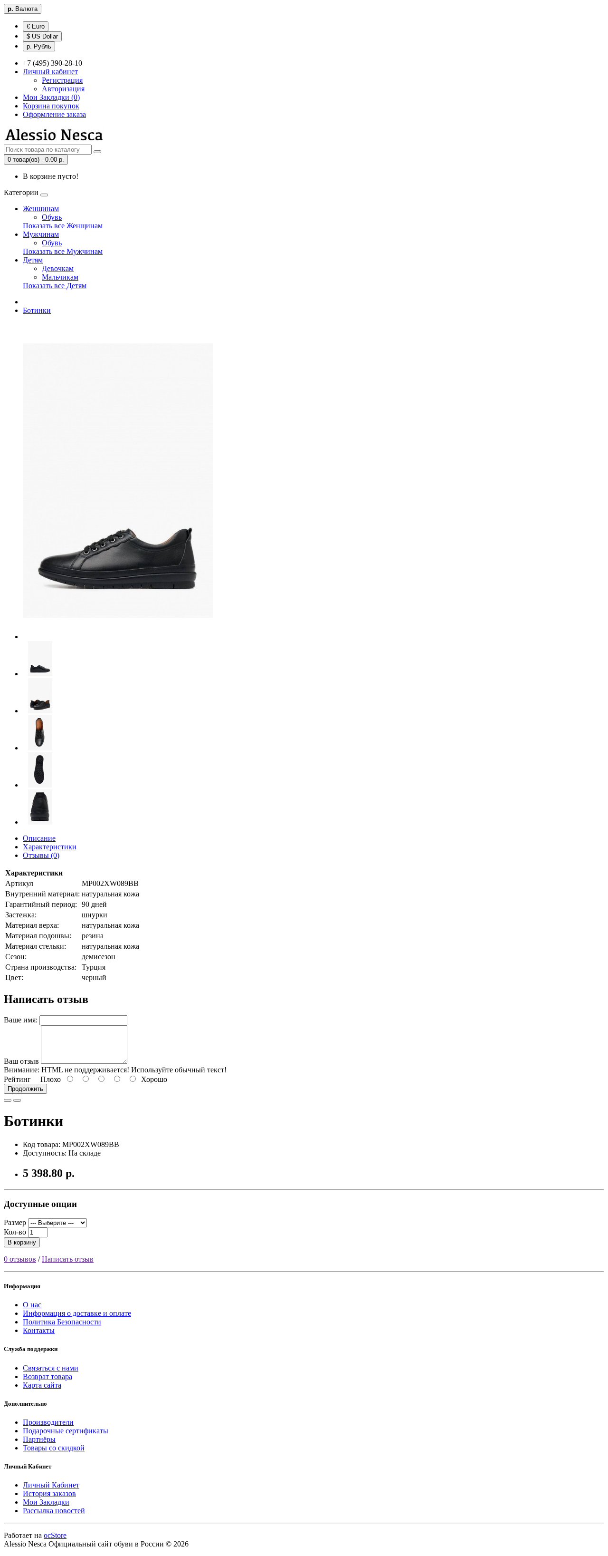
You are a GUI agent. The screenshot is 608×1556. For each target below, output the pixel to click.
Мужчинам (41, 234)
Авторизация (63, 89)
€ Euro (36, 26)
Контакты (39, 1330)
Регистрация (62, 80)
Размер (15, 1222)
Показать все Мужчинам (63, 251)
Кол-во (15, 1232)
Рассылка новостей (54, 1511)
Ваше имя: (21, 1020)
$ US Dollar (42, 36)
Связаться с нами (50, 1368)
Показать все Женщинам (63, 226)
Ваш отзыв (21, 1061)
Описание (39, 838)
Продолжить (25, 1088)
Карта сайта (42, 1385)
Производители (48, 1422)
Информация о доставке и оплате (77, 1313)
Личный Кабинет (51, 1485)
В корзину (22, 1242)
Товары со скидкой (54, 1448)
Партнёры (39, 1439)
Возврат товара (47, 1376)
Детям (33, 260)
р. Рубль (39, 46)
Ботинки (37, 310)
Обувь (52, 217)
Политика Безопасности (62, 1322)
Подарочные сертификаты (65, 1431)
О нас (32, 1305)
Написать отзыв (68, 1259)
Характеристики (49, 847)
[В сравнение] (17, 1100)
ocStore (55, 1535)
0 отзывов (20, 1259)
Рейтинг (17, 1079)
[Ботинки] (118, 636)
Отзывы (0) (41, 855)
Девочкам (58, 268)
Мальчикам (60, 277)
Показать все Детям (54, 286)
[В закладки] (7, 1100)
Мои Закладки (46, 1502)
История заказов (49, 1493)
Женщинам (41, 208)
